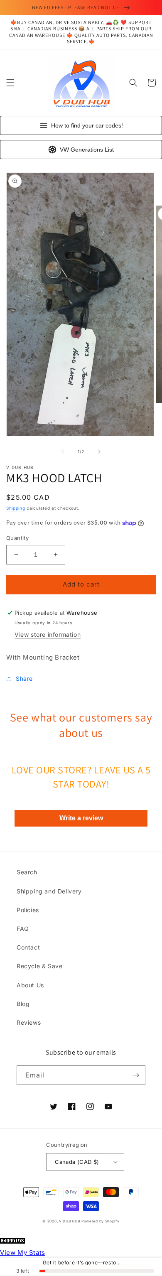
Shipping (15, 507)
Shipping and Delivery (49, 891)
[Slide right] (99, 451)
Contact (28, 947)
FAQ (23, 928)
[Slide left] (63, 451)
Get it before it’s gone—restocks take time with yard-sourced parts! (83, 1262)
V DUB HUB (69, 1221)
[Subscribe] (136, 1075)
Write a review (81, 818)
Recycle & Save (39, 965)
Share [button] (24, 678)
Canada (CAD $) (77, 1161)
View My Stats (22, 1252)
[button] (10, 83)
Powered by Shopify (100, 1221)
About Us (30, 985)
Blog (23, 1003)
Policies (28, 909)
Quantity (17, 538)
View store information (48, 634)
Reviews (29, 1022)
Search (27, 872)
